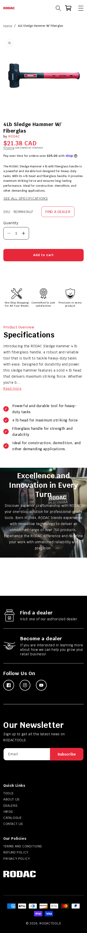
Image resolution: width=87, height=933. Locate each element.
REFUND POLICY (16, 852)
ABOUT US (11, 799)
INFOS (8, 812)
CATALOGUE (12, 818)
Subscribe (67, 754)
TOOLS (8, 793)
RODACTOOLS (50, 923)
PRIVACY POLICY (16, 859)
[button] (79, 8)
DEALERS (10, 806)
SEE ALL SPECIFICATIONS (25, 198)
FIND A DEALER (58, 212)
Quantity (10, 223)
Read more (12, 388)
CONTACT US (13, 824)
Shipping (8, 147)
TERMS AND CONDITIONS (22, 846)
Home (7, 26)
